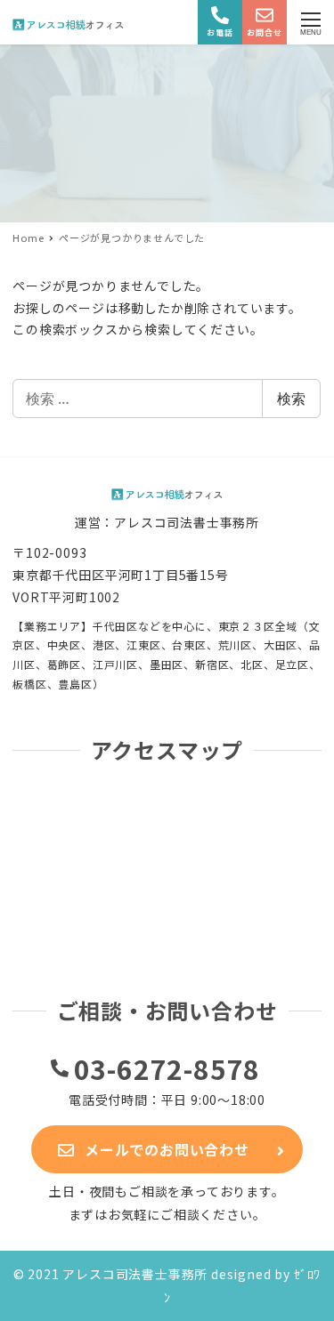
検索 (291, 398)
